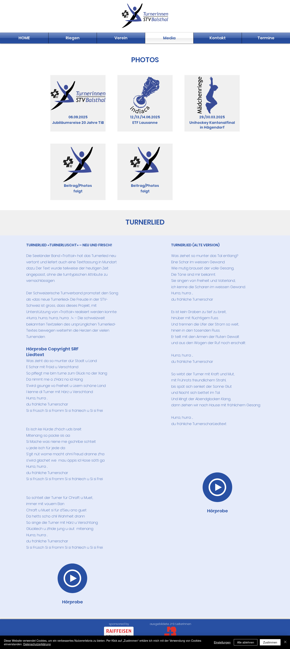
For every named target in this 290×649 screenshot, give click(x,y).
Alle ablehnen (245, 642)
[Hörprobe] (72, 578)
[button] (73, 38)
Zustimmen (270, 642)
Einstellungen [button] (222, 642)
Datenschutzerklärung (37, 644)
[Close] (285, 642)
